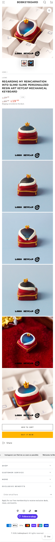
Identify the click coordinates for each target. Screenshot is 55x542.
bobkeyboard (23, 533)
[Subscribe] (51, 495)
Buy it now (27, 434)
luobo (4, 78)
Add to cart (27, 427)
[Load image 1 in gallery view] (24, 63)
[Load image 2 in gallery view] (31, 63)
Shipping (5, 104)
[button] (44, 2)
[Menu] (3, 2)
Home (4, 72)
